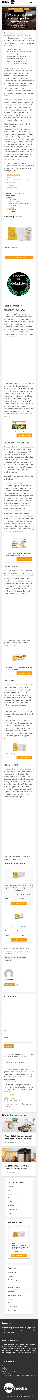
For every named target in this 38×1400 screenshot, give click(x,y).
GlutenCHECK (12, 205)
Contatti (4, 1367)
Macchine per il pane (11, 1122)
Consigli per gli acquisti (15, 8)
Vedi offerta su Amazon (19, 257)
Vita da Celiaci (12, 1310)
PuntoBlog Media (28, 1396)
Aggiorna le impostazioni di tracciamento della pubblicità (18, 1375)
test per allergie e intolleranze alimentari (19, 769)
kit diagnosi (8, 960)
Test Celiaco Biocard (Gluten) (16, 432)
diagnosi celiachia (10, 957)
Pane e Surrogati (13, 1209)
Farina (10, 1201)
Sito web (6, 1037)
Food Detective (12, 188)
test (33, 447)
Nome (5, 1023)
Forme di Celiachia (14, 1287)
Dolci (9, 1198)
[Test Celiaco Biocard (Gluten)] (19, 425)
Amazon (22, 687)
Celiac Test (11, 207)
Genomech (11, 177)
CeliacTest (10, 185)
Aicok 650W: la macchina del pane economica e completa (18, 1137)
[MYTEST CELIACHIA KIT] (19, 916)
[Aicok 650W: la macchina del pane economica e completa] (19, 1125)
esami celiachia (21, 957)
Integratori (11, 1205)
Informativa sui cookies (8, 1371)
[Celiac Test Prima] (19, 233)
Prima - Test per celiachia (14, 754)
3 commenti (25, 25)
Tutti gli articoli (9, 984)
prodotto (17, 571)
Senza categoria (13, 1303)
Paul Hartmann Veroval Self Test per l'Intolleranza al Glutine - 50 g (18, 554)
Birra (9, 1190)
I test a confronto (10, 197)
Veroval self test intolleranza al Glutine (19, 180)
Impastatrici (11, 1291)
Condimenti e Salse (14, 1194)
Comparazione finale (11, 211)
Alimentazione (12, 1272)
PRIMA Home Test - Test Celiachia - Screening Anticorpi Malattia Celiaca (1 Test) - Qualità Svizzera (19, 888)
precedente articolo (11, 35)
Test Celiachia (19, 11)
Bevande (10, 1186)
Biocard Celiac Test (13, 174)
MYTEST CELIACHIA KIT (19, 927)
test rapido (18, 483)
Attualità (10, 1276)
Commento (6, 1001)
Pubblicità (5, 1369)
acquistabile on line (11, 645)
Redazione (5, 1366)
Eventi (10, 1283)
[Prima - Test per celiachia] (19, 747)
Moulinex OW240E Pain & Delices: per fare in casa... (17, 1167)
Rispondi (12, 1065)
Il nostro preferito (10, 195)
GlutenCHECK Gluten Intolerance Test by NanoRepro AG (19, 669)
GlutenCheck (11, 182)
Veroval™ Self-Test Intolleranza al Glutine (19, 203)
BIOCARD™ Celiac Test (15, 199)
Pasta (9, 1213)
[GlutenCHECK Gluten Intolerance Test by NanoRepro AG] (19, 657)
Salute (26, 8)
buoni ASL (16, 139)
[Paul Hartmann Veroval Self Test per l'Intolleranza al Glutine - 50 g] (19, 543)
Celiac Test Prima (11, 247)
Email (5, 1030)
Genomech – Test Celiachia (16, 201)
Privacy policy (6, 1373)
